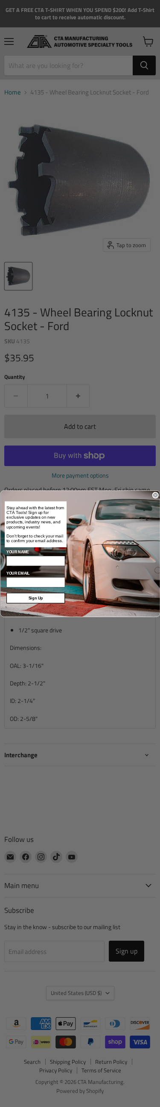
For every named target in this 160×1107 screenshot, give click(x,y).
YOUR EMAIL (17, 573)
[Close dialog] (155, 495)
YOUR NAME (17, 552)
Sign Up (35, 598)
